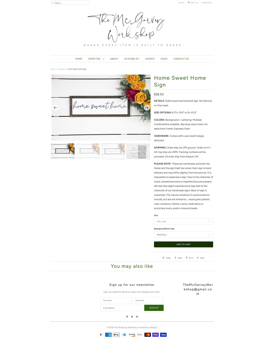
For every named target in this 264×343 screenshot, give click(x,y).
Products (62, 69)
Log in (181, 3)
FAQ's (164, 59)
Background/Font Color (164, 229)
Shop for (95, 59)
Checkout (207, 3)
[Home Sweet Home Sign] (101, 108)
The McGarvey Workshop (125, 327)
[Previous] (55, 108)
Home (78, 59)
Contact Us (181, 59)
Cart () (194, 3)
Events (150, 59)
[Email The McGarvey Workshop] (137, 317)
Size (156, 215)
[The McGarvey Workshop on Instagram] (132, 317)
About (114, 59)
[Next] (147, 108)
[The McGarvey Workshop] (132, 31)
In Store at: (131, 59)
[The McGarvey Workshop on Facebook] (127, 317)
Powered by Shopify (147, 327)
